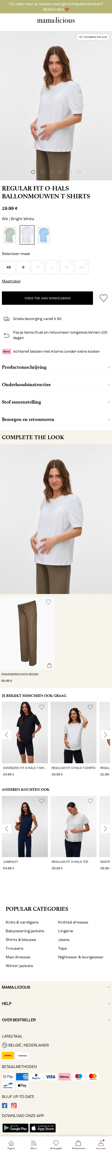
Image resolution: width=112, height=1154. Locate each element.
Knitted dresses (73, 922)
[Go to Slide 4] (61, 172)
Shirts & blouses (21, 939)
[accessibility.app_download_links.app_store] (42, 1133)
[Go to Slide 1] (33, 172)
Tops (62, 948)
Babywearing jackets (25, 931)
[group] (25, 740)
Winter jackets (19, 966)
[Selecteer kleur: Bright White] (27, 235)
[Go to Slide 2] (42, 172)
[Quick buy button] (49, 666)
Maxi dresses (18, 957)
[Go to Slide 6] (79, 172)
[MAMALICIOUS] (56, 22)
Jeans (64, 939)
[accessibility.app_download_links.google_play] (15, 1133)
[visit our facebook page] (4, 1107)
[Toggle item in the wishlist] (103, 298)
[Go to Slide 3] (51, 172)
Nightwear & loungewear (81, 957)
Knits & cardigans (22, 922)
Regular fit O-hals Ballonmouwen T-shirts (46, 192)
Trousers (14, 948)
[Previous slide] (6, 734)
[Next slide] (105, 734)
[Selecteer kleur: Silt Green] (10, 235)
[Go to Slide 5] (69, 172)
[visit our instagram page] (14, 1107)
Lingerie (65, 931)
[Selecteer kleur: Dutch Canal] (44, 235)
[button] (8, 267)
